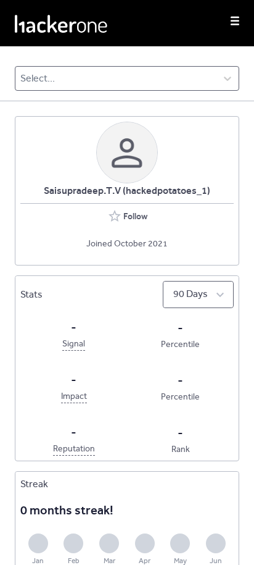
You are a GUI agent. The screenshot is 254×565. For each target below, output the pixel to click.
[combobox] (21, 78)
